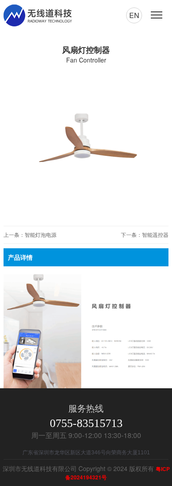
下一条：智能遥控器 (144, 234)
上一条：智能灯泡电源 (30, 234)
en (134, 15)
